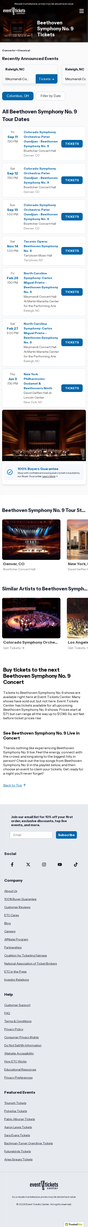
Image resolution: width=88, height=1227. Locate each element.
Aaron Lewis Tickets (18, 1127)
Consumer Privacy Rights (21, 1037)
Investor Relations (16, 980)
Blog (7, 923)
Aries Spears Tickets (18, 1159)
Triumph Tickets (15, 1103)
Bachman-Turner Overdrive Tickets (28, 1143)
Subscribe (66, 835)
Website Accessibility (19, 1053)
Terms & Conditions (17, 1021)
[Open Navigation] (81, 11)
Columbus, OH (18, 96)
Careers (9, 931)
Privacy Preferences (18, 1077)
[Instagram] (44, 865)
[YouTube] (60, 865)
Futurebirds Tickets (17, 1151)
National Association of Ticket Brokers (30, 963)
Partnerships (13, 947)
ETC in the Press (15, 971)
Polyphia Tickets (15, 1111)
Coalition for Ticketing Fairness (25, 955)
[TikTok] (76, 865)
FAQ (7, 1013)
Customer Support (17, 1005)
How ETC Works (15, 1061)
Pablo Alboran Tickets (19, 1119)
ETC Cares (11, 915)
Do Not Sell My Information (22, 1045)
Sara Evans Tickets (17, 1135)
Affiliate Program (16, 939)
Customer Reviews (17, 907)
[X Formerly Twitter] (28, 865)
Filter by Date (51, 96)
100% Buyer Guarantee (20, 899)
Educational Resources (20, 1069)
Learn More (48, 476)
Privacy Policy (13, 1029)
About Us (10, 891)
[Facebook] (12, 865)
